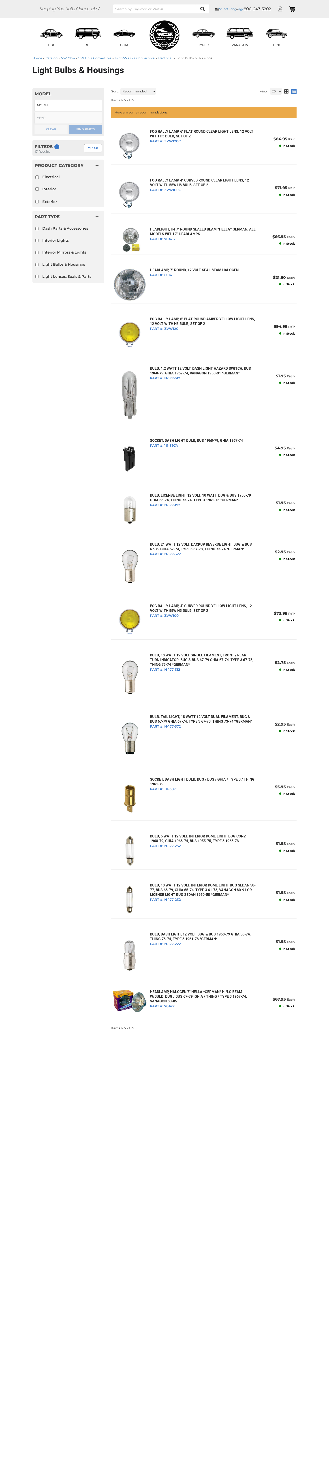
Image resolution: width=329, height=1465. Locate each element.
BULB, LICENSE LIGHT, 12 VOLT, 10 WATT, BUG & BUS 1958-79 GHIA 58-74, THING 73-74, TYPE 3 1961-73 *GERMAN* (200, 497)
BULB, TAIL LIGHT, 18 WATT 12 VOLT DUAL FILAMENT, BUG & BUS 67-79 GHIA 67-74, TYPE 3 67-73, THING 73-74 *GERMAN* (201, 719)
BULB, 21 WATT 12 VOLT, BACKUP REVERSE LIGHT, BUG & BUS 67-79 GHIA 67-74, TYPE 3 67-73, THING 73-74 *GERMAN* (201, 546)
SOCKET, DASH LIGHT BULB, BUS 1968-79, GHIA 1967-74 (196, 440)
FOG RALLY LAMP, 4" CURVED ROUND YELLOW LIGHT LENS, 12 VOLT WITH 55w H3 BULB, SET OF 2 (201, 608)
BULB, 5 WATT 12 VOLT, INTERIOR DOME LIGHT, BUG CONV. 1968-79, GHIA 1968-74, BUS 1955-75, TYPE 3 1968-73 (198, 838)
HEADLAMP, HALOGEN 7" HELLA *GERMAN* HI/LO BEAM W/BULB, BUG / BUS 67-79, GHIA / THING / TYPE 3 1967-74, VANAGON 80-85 (198, 996)
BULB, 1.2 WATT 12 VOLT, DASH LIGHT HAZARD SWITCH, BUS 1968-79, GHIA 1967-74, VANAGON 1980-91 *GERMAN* (200, 370)
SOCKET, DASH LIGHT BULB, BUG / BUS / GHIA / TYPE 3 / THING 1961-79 (202, 781)
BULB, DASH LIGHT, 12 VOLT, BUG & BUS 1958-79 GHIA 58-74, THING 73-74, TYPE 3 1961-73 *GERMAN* (200, 936)
